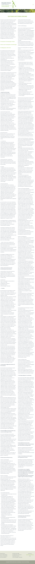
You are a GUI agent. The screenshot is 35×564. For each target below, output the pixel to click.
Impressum (30, 553)
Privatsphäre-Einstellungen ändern (7, 41)
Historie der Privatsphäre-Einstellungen (8, 44)
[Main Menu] (33, 5)
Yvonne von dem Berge (25, 561)
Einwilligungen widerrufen (5, 47)
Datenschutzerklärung (30, 554)
